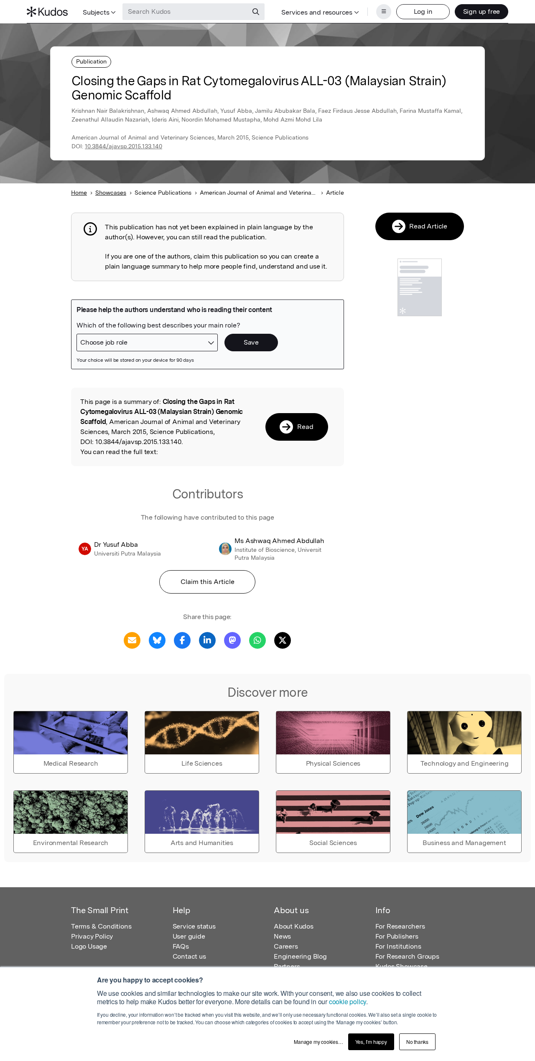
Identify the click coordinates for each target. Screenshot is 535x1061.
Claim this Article (207, 582)
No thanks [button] (417, 1041)
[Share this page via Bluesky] (157, 640)
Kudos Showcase (401, 966)
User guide (189, 936)
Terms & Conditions (101, 926)
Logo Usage (89, 946)
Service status (194, 926)
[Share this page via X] (282, 640)
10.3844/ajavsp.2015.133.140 (123, 146)
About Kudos (293, 926)
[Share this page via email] (132, 640)
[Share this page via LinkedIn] (207, 640)
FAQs (181, 946)
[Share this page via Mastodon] (232, 640)
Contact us (189, 956)
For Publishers (396, 936)
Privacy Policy (92, 936)
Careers (286, 946)
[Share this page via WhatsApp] (257, 640)
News (282, 936)
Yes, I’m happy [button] (371, 1041)
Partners (287, 966)
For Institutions (398, 946)
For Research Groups (407, 956)
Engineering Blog (300, 956)
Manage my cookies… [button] (318, 1041)
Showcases (110, 192)
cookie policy (347, 1001)
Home (79, 192)
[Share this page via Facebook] (182, 640)
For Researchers (400, 926)
